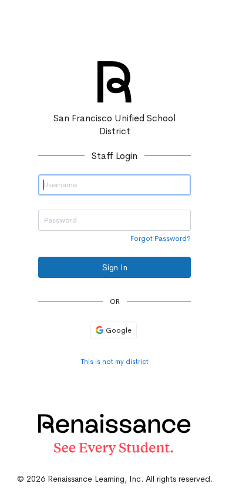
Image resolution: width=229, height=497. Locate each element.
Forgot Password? (160, 238)
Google (118, 330)
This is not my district (115, 361)
